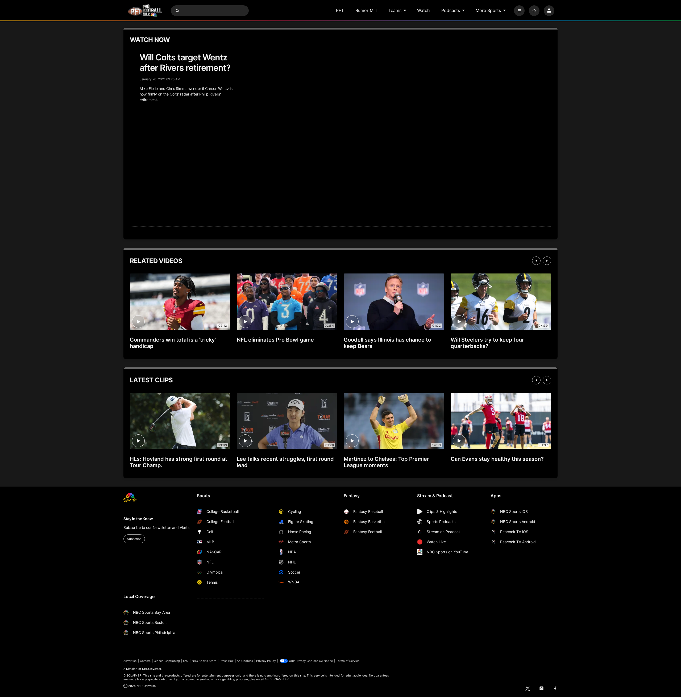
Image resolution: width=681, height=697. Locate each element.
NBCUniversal (151, 669)
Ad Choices (245, 661)
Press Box (227, 661)
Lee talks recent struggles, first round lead (285, 462)
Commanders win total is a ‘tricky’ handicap (173, 343)
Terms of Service (348, 661)
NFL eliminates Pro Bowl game (275, 340)
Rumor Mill (366, 10)
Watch (423, 10)
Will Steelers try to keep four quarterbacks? (487, 343)
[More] (519, 10)
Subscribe (134, 539)
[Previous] (536, 260)
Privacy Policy (266, 661)
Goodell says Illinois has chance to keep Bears (387, 343)
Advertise (130, 661)
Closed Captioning (167, 661)
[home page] (145, 10)
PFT (340, 10)
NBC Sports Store (204, 661)
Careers (145, 661)
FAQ (185, 661)
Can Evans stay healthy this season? (497, 459)
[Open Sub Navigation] (405, 10)
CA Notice (326, 661)
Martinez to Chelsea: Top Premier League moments (386, 462)
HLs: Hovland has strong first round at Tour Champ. (178, 462)
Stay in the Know (138, 518)
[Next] (547, 260)
